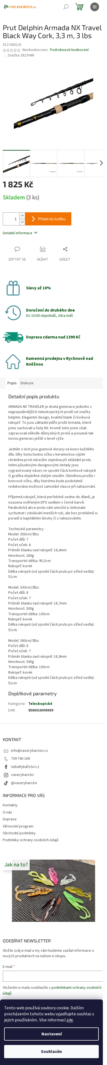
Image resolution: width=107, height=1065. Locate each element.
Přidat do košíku (52, 218)
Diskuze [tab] (27, 383)
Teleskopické (40, 704)
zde (69, 1020)
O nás (7, 812)
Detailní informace (17, 233)
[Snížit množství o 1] (22, 222)
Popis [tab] (12, 383)
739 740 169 (20, 758)
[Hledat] (65, 6)
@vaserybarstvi (24, 783)
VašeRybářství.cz (25, 767)
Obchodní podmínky (19, 833)
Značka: (20, 55)
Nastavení (51, 1034)
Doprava (9, 819)
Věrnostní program (18, 826)
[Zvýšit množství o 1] (22, 216)
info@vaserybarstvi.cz (29, 750)
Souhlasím (51, 1052)
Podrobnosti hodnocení (69, 50)
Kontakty (10, 805)
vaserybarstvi (22, 775)
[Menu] (94, 6)
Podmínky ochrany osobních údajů (30, 840)
